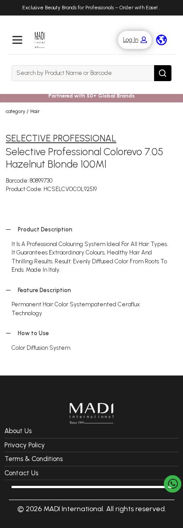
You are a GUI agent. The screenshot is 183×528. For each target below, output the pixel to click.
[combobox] (83, 73)
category (15, 111)
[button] (130, 40)
